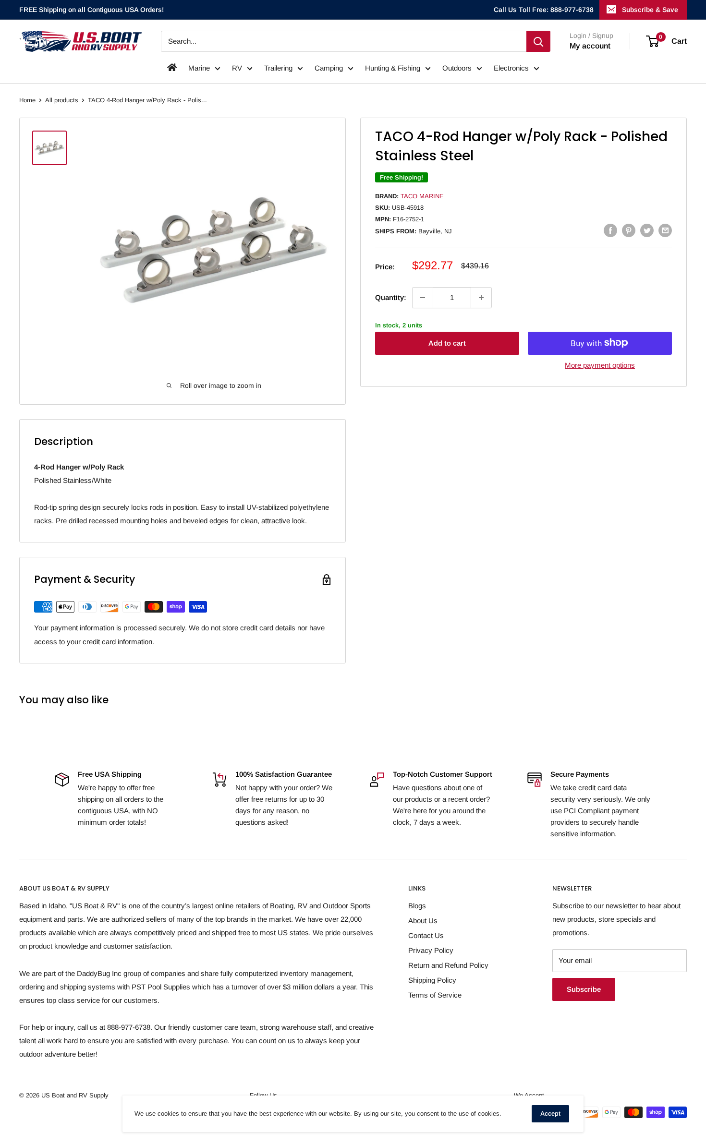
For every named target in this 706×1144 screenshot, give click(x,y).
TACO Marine (422, 196)
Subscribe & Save (650, 9)
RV (237, 68)
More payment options (600, 365)
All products (61, 100)
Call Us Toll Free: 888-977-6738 (544, 9)
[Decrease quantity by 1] (423, 298)
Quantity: (390, 297)
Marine (199, 68)
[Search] (538, 41)
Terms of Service (435, 995)
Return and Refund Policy (448, 965)
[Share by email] (665, 230)
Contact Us (426, 935)
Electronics (511, 68)
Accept (550, 1113)
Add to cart (447, 342)
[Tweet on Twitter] (647, 230)
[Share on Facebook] (610, 230)
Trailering (278, 68)
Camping (329, 68)
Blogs (417, 906)
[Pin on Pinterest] (628, 230)
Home (27, 100)
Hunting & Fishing (392, 68)
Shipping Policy (432, 980)
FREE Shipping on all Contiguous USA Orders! (91, 9)
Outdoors (457, 68)
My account (590, 46)
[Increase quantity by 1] (481, 298)
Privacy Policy (430, 950)
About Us (423, 920)
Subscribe (584, 989)
